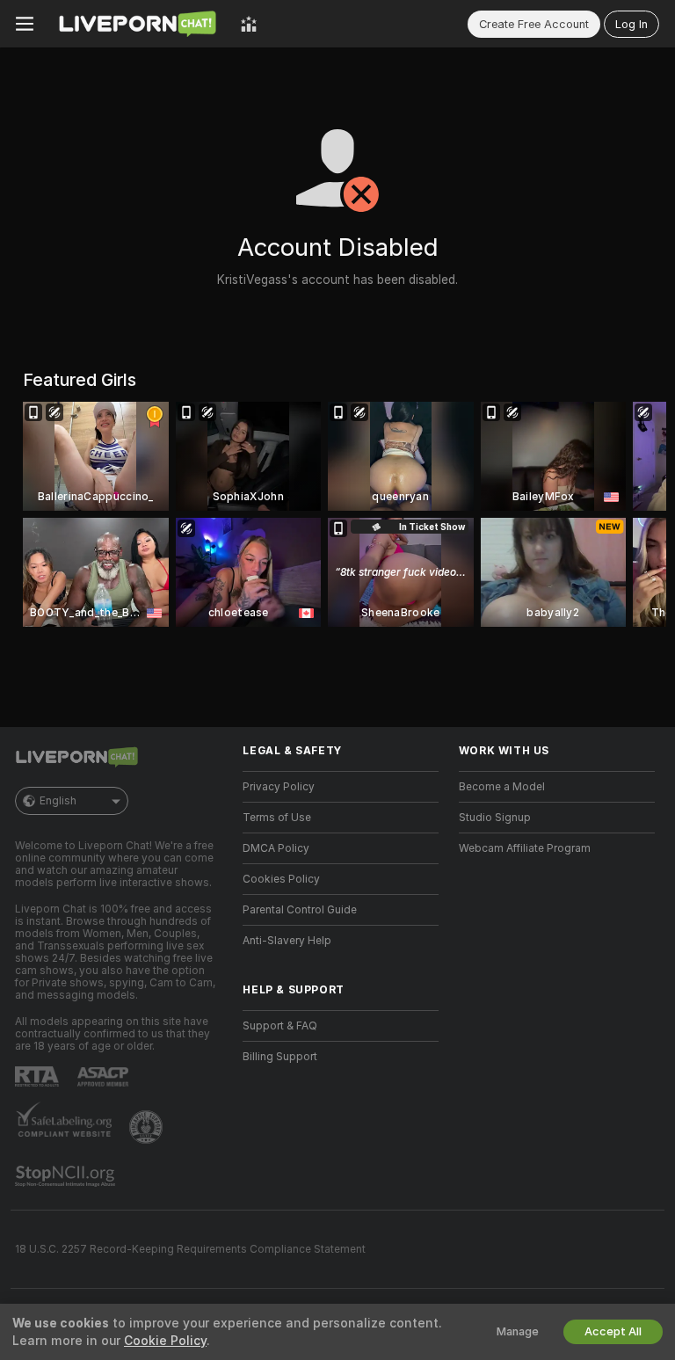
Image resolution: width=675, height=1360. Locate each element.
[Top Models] (248, 23)
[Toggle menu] (24, 23)
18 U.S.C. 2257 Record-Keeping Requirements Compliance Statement (190, 1249)
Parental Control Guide (300, 910)
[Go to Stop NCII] (67, 1176)
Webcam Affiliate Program (525, 848)
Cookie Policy (165, 1341)
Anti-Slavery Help (287, 941)
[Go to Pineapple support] (147, 1127)
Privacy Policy (279, 787)
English (58, 801)
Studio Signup (495, 817)
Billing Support (280, 1057)
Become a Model (502, 787)
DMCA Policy (276, 848)
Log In (631, 24)
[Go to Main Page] (137, 23)
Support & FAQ (280, 1026)
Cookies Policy (281, 879)
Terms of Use (277, 817)
